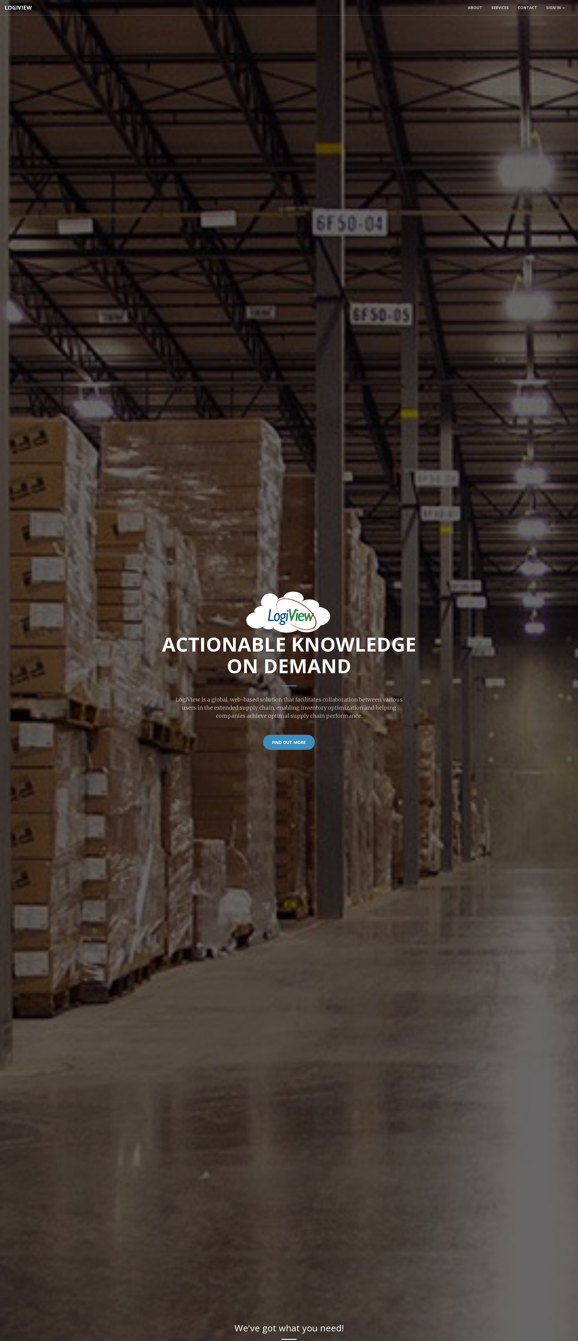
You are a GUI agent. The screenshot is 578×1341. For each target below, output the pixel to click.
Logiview (18, 7)
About (475, 7)
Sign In (554, 7)
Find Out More (289, 742)
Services (500, 7)
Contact (527, 7)
